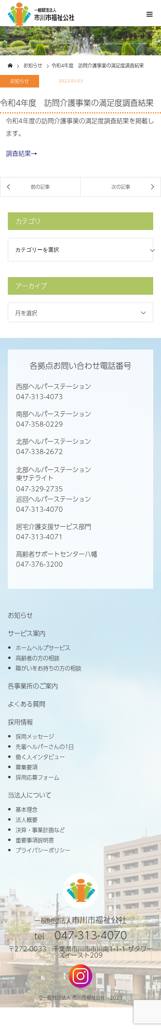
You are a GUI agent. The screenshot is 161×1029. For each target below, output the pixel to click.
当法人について (30, 795)
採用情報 (20, 722)
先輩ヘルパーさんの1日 (45, 746)
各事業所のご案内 (33, 686)
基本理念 (27, 809)
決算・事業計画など (40, 829)
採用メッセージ (35, 736)
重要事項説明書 (35, 840)
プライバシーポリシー (43, 850)
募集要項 (27, 767)
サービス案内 (26, 633)
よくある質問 (26, 704)
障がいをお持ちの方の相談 (48, 668)
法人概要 (27, 819)
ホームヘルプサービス (43, 647)
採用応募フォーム (37, 777)
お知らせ (19, 81)
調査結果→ (21, 153)
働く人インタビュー (40, 756)
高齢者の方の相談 (37, 657)
